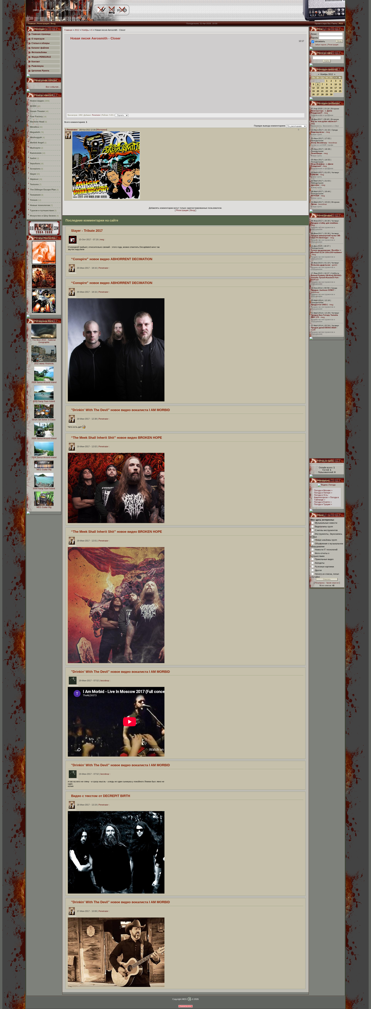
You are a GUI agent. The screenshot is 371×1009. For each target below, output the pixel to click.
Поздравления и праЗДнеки (322, 115)
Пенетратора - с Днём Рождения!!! (321, 112)
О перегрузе (37, 39)
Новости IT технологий (326, 549)
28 (322, 94)
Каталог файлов (40, 48)
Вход (53, 23)
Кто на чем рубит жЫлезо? (324, 121)
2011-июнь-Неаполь (44, 363)
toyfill (313, 330)
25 (340, 91)
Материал (101, 129)
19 (313, 91)
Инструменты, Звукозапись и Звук (325, 126)
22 (327, 91)
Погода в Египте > (323, 502)
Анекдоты (319, 563)
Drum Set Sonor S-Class (43, 419)
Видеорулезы (317, 132)
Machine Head (37, 122)
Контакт (35, 61)
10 (335, 84)
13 (318, 88)
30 (331, 94)
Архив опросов (332, 583)
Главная (31, 23)
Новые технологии (40, 205)
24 (335, 91)
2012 (77, 30)
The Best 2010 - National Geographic (43, 341)
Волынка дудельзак (320, 265)
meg (326, 113)
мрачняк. (315, 185)
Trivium (33, 200)
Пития (314, 204)
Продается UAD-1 (319, 305)
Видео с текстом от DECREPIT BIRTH (100, 796)
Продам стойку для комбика (324, 223)
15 (327, 88)
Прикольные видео (324, 559)
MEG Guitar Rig (44, 469)
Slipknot (34, 179)
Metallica (34, 127)
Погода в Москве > (323, 490)
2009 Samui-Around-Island (43, 382)
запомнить (320, 41)
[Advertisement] (326, 399)
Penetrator (96, 115)
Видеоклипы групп (324, 526)
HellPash (315, 280)
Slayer (33, 174)
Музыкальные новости (326, 523)
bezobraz (333, 143)
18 (340, 88)
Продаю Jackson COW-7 (322, 290)
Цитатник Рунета (40, 70)
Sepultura (35, 163)
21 (322, 91)
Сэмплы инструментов (326, 530)
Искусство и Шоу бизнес (43, 216)
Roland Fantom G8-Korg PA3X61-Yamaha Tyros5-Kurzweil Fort (326, 276)
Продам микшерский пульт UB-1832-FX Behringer (325, 236)
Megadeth (35, 132)
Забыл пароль (321, 45)
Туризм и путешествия (42, 210)
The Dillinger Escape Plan (43, 189)
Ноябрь (85, 30)
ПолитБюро (316, 153)
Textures (34, 184)
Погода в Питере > (323, 493)
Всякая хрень (316, 134)
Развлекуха (37, 66)
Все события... (53, 87)
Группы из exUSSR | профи (322, 145)
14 (322, 88)
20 (318, 91)
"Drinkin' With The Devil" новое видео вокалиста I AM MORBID (120, 410)
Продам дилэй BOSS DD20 (323, 328)
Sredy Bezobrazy (319, 143)
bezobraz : (95, 680)
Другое (318, 570)
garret (334, 265)
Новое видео (37, 101)
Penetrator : (93, 268)
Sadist (33, 158)
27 (318, 94)
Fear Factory (36, 116)
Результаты (319, 583)
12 (313, 88)
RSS (341, 23)
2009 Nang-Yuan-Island (44, 401)
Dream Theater (37, 111)
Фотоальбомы (39, 52)
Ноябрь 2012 (326, 74)
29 (327, 94)
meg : (92, 239)
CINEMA (314, 175)
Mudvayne (35, 148)
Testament (35, 195)
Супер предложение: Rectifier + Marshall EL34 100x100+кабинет (326, 251)
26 (313, 94)
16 (331, 88)
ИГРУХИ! (315, 196)
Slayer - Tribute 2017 (87, 231)
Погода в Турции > (323, 504)
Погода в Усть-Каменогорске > (321, 496)
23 (331, 91)
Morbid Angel (37, 142)
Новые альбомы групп (326, 540)
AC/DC (33, 106)
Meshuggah (36, 137)
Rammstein (36, 153)
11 (340, 84)
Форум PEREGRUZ (41, 57)
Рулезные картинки (324, 566)
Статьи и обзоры (40, 43)
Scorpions (35, 169)
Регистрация (43, 23)
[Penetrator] (71, 198)
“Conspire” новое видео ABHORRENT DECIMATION (111, 259)
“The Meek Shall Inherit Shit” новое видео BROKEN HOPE (116, 438)
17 (335, 88)
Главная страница (40, 34)
